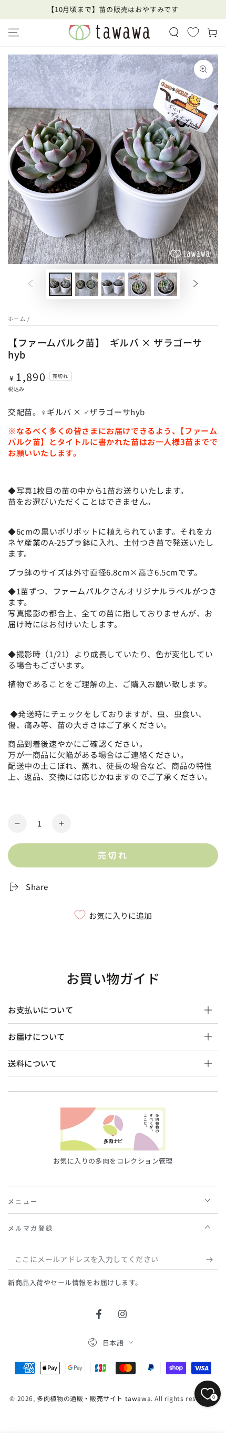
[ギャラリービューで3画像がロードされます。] (113, 284)
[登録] (212, 1259)
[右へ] (195, 284)
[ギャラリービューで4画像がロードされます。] (139, 284)
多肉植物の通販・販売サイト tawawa (94, 1398)
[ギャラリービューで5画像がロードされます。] (165, 284)
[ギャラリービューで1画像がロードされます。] (60, 284)
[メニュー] (13, 32)
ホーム (17, 318)
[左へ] (30, 284)
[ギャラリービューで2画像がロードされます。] (86, 284)
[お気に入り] (193, 32)
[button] (174, 32)
